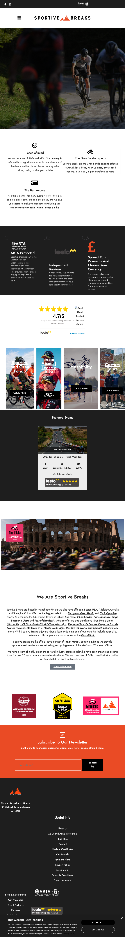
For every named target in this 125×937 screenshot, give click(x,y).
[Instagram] (10, 4)
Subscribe (93, 764)
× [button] (121, 918)
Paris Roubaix (102, 617)
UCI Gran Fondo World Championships (43, 624)
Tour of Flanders (44, 621)
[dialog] (62, 926)
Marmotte (13, 624)
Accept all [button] (98, 922)
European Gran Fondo (81, 613)
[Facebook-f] (5, 4)
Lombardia (85, 617)
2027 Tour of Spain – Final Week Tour (62, 457)
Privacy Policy (69, 933)
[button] (19, 18)
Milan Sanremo (66, 617)
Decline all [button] (98, 929)
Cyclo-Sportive (108, 613)
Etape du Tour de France (82, 624)
